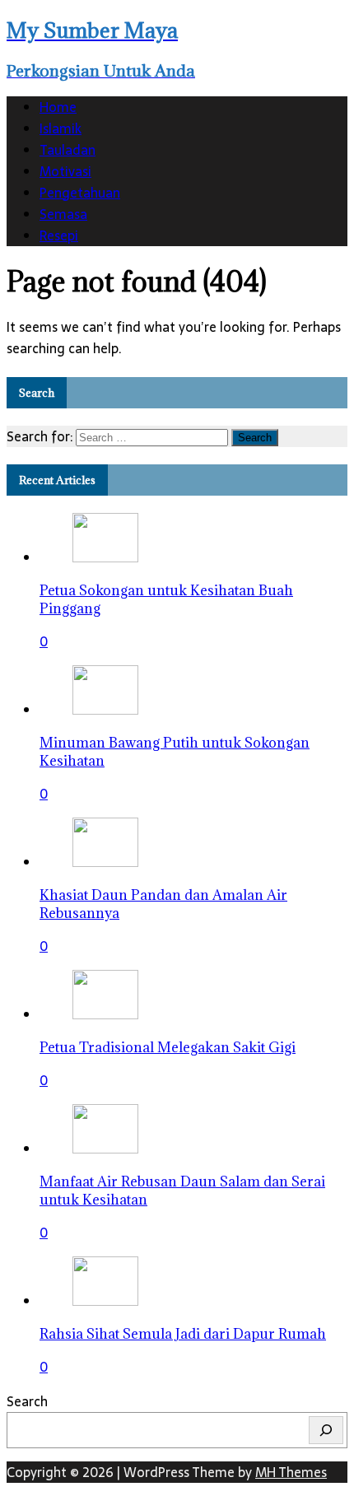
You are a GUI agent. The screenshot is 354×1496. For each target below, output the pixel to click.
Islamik (61, 128)
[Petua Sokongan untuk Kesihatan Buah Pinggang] (105, 557)
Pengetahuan (80, 192)
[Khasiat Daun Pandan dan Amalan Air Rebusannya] (105, 862)
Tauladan (67, 150)
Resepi (59, 235)
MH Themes (291, 1472)
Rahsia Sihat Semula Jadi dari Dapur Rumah (183, 1334)
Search (27, 1401)
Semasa (63, 214)
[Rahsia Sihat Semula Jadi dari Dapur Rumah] (105, 1301)
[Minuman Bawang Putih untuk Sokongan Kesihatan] (105, 709)
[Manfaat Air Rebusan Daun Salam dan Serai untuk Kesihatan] (105, 1148)
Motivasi (65, 171)
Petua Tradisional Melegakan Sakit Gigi (168, 1047)
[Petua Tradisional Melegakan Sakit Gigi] (105, 1014)
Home (58, 107)
